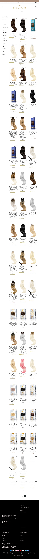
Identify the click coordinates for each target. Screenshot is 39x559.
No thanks (19, 283)
